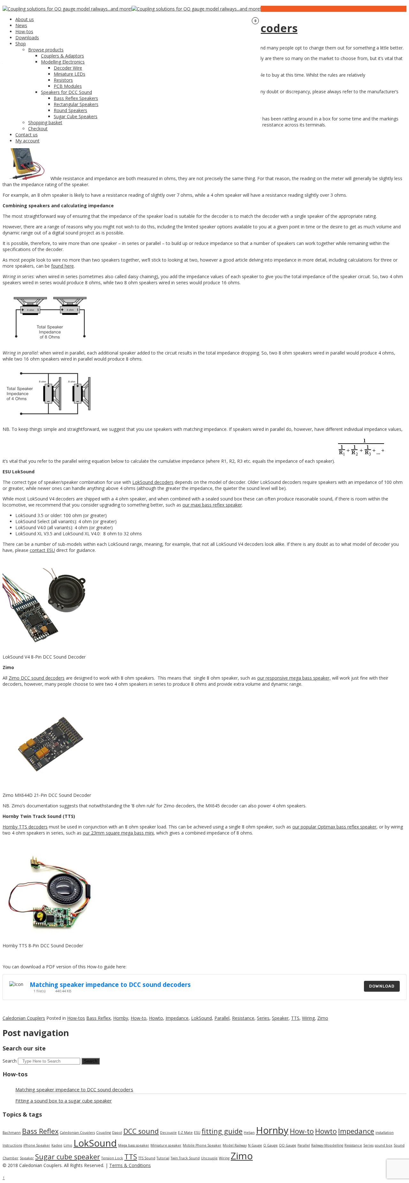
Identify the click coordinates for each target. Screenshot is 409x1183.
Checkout (38, 129)
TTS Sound (146, 1158)
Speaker (280, 1018)
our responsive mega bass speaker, (294, 678)
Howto (156, 1018)
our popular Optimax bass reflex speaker (334, 827)
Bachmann (12, 1132)
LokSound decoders (153, 482)
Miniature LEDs (69, 74)
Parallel (221, 1018)
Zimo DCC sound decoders (37, 678)
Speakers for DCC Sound (66, 92)
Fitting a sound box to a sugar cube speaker (63, 1100)
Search (10, 1061)
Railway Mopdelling (327, 1145)
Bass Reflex (98, 1018)
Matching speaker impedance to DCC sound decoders (110, 984)
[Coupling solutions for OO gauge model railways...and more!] (67, 9)
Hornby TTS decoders (25, 827)
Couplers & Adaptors (62, 56)
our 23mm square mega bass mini (118, 833)
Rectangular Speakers (76, 104)
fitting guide (222, 1131)
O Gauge (270, 1145)
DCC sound (141, 1131)
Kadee (56, 1145)
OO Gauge (287, 1145)
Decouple (168, 1132)
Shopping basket (45, 122)
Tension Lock (112, 1158)
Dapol (117, 1132)
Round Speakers (70, 110)
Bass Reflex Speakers (76, 98)
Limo (68, 1145)
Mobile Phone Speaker (202, 1145)
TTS (295, 1018)
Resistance (243, 1018)
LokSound (201, 1018)
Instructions (12, 1145)
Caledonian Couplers (24, 1018)
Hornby (120, 1018)
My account (27, 141)
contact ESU (42, 550)
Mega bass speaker (133, 1145)
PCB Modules (68, 86)
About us (24, 19)
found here (62, 266)
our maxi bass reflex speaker (212, 505)
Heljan (249, 1132)
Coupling (103, 1132)
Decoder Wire (68, 68)
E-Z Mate (185, 1132)
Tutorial (163, 1158)
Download (382, 986)
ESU (197, 1132)
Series (263, 1018)
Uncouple (209, 1158)
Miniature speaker (165, 1145)
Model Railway (235, 1145)
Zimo (322, 1018)
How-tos (24, 31)
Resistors (63, 80)
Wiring (308, 1018)
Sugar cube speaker (67, 1156)
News (21, 25)
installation (384, 1132)
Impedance (177, 1018)
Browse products (46, 50)
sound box (383, 1145)
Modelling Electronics (63, 62)
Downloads (27, 37)
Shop (20, 44)
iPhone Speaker (36, 1145)
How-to (138, 1018)
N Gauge (255, 1145)
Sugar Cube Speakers (75, 116)
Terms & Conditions (130, 1165)
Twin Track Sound (185, 1158)
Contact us (26, 135)
